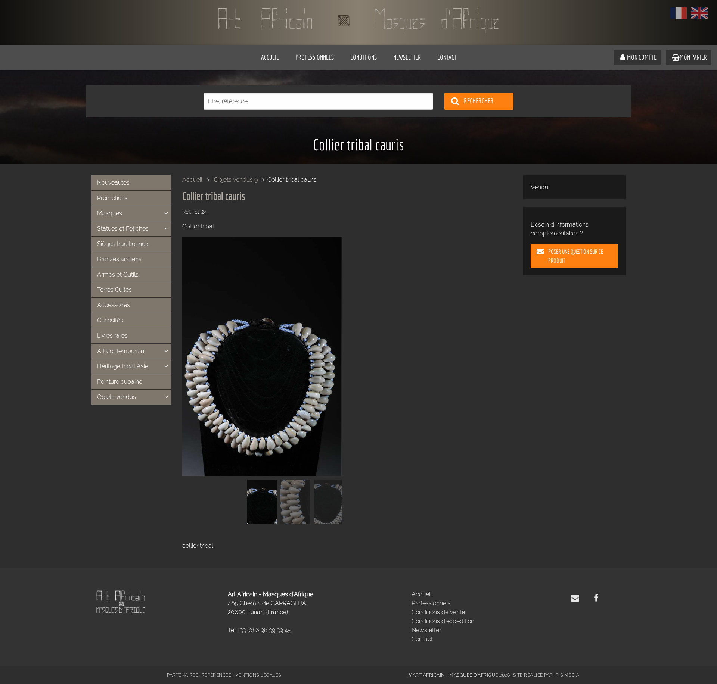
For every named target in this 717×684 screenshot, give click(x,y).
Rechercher (479, 101)
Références (216, 675)
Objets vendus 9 (236, 179)
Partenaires (182, 675)
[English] (699, 13)
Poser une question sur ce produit (575, 256)
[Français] (678, 13)
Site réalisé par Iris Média (546, 675)
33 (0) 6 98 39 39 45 (265, 630)
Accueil (192, 179)
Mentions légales (258, 675)
